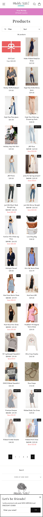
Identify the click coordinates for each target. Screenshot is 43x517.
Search (21, 470)
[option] (21, 11)
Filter (9, 29)
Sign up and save (21, 477)
